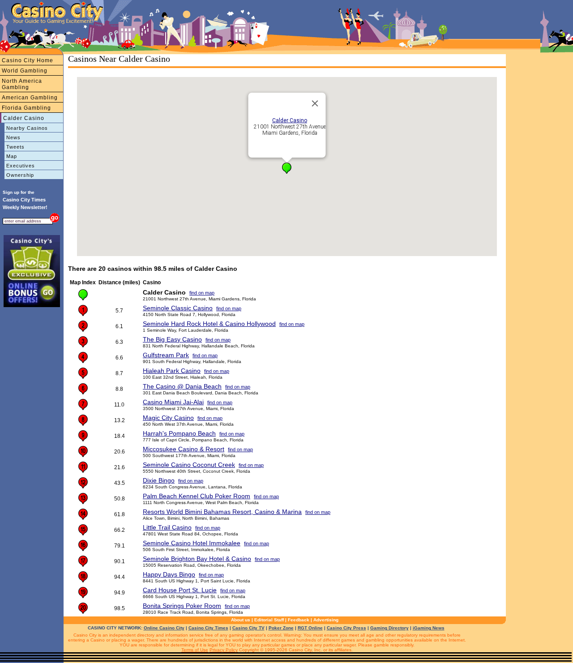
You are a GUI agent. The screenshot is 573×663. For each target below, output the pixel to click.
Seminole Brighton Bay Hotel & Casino (197, 558)
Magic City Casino (168, 417)
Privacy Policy (224, 649)
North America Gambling (22, 84)
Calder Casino (23, 118)
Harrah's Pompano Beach (179, 433)
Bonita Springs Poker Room (182, 605)
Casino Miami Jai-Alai (173, 402)
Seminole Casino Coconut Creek (189, 464)
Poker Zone (281, 627)
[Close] (315, 103)
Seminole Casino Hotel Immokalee (191, 543)
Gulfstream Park (166, 355)
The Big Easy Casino (172, 339)
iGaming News (429, 627)
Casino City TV (248, 627)
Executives (20, 165)
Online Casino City (164, 627)
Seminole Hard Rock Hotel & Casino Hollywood (209, 323)
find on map (201, 292)
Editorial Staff (269, 619)
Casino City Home (27, 60)
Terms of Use (194, 649)
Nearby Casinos (27, 128)
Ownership (20, 175)
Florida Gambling (26, 108)
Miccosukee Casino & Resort (183, 449)
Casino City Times (208, 627)
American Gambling (30, 97)
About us (240, 619)
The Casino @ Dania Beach (182, 386)
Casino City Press (346, 627)
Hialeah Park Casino (172, 370)
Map (11, 156)
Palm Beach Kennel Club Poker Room (196, 496)
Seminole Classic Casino (178, 308)
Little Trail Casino (167, 527)
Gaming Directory (389, 627)
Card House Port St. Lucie (180, 590)
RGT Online (310, 627)
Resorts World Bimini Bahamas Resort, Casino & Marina (222, 511)
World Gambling (24, 71)
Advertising (325, 619)
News (13, 137)
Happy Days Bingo (169, 574)
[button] (286, 168)
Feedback (298, 619)
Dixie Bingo (159, 480)
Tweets (15, 147)
